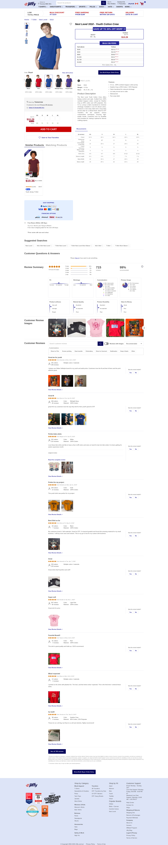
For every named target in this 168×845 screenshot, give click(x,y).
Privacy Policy (130, 835)
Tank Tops (77, 796)
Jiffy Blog (129, 830)
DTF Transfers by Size (99, 791)
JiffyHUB (131, 3)
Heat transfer (79, 351)
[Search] (103, 3)
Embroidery (89, 351)
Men (110, 791)
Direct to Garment (101, 351)
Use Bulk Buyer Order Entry (109, 72)
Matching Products (56, 145)
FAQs (128, 807)
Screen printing (66, 351)
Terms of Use (101, 844)
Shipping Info (130, 812)
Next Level (112, 811)
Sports (82, 7)
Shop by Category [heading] (81, 783)
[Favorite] (71, 24)
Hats (110, 7)
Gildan (111, 804)
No (136, 372)
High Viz (77, 835)
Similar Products (34, 145)
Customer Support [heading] (133, 783)
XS (37, 115)
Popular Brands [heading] (115, 801)
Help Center (130, 802)
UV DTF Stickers (97, 793)
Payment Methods (132, 817)
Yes (130, 372)
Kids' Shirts (78, 809)
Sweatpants (78, 818)
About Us (129, 823)
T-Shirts (42, 7)
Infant (111, 798)
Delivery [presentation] (132, 13)
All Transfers (96, 788)
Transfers (70, 7)
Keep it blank (124, 351)
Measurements (81, 129)
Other (133, 351)
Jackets (76, 798)
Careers (129, 825)
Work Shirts (78, 801)
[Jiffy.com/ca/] (46, 785)
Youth (111, 793)
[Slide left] (24, 79)
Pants (76, 816)
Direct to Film (55, 351)
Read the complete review (56, 460)
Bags (101, 7)
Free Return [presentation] (107, 13)
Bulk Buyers (109, 43)
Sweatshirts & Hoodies (81, 791)
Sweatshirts (56, 7)
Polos (93, 7)
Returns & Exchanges (133, 815)
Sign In (109, 1)
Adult (110, 786)
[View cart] (142, 3)
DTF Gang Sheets (97, 796)
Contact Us (121, 2)
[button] (42, 6)
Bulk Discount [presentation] (57, 13)
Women (111, 788)
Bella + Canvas (114, 806)
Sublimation (113, 351)
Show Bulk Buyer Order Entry (84, 772)
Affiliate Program (131, 828)
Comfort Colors (114, 809)
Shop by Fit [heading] (113, 783)
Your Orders (112, 3)
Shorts (119, 7)
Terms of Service (131, 838)
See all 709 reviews (57, 751)
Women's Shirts (79, 807)
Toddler (111, 796)
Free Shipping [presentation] (82, 13)
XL (58, 115)
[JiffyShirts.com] (30, 4)
